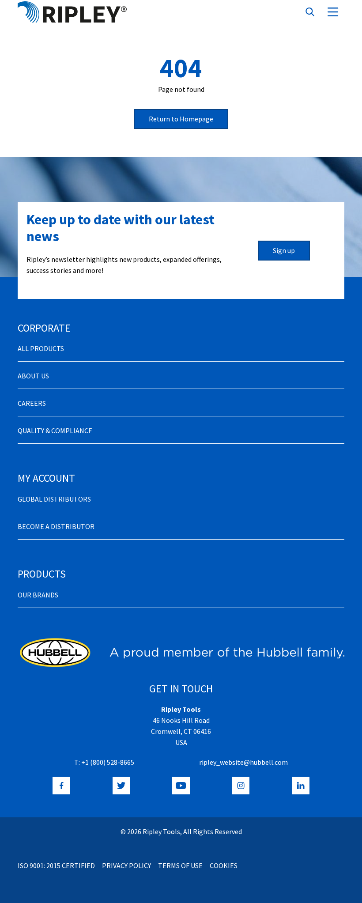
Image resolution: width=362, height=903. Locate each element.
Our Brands (38, 594)
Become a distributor (56, 526)
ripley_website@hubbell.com (243, 762)
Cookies (224, 865)
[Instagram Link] (240, 785)
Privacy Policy (126, 865)
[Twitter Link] (121, 785)
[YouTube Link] (181, 785)
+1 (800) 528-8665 (107, 762)
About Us (33, 375)
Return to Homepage (181, 118)
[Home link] (72, 11)
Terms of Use (180, 865)
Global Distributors (54, 499)
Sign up (284, 250)
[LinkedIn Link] (300, 785)
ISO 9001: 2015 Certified (56, 865)
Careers (32, 403)
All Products (41, 348)
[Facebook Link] (61, 785)
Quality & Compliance (55, 430)
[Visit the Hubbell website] (181, 652)
